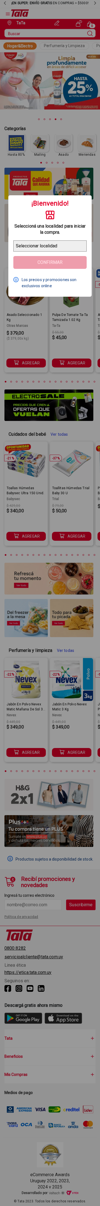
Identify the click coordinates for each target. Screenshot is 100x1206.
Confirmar (50, 262)
